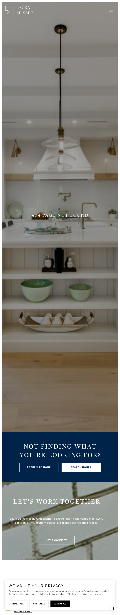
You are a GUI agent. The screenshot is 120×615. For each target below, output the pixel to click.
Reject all (18, 604)
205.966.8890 (23, 611)
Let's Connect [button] (56, 540)
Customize (39, 604)
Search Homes (81, 467)
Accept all (60, 604)
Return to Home (39, 467)
